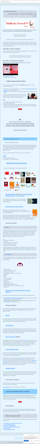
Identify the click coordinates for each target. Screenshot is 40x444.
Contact (20, 109)
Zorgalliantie (8, 301)
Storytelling (5, 90)
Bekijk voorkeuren (36, 440)
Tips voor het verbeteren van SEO (9, 424)
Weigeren (31, 440)
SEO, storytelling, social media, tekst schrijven (10, 11)
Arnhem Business (27, 194)
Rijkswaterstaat (9, 325)
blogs (4, 156)
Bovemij (8, 315)
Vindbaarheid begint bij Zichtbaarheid (10, 425)
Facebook (25, 340)
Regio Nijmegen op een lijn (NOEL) (14, 206)
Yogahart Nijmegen (10, 368)
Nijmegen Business (10, 195)
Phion (22, 359)
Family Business (20, 195)
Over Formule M (22, 437)
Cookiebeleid (30, 442)
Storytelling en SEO (7, 428)
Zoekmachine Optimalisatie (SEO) (9, 429)
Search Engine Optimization (30, 88)
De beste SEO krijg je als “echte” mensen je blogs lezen (13, 423)
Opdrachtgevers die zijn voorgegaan (16, 163)
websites (5, 155)
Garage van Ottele (10, 336)
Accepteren (26, 440)
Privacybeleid (32, 442)
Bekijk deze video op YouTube (8, 75)
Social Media (6, 91)
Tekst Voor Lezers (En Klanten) (18, 437)
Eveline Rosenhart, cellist (12, 349)
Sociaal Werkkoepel (8, 254)
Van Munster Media (10, 194)
